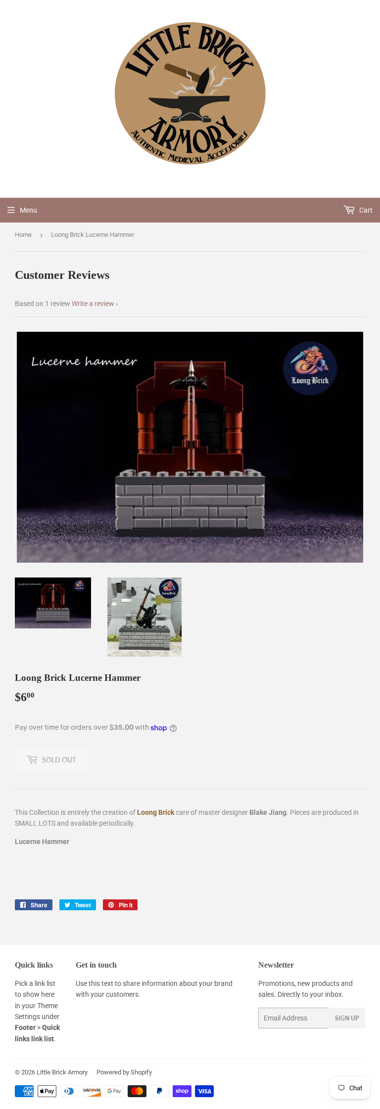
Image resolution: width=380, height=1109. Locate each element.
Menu (28, 210)
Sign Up (347, 1018)
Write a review (93, 304)
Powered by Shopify (124, 1072)
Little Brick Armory (62, 1072)
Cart (365, 210)
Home (23, 234)
